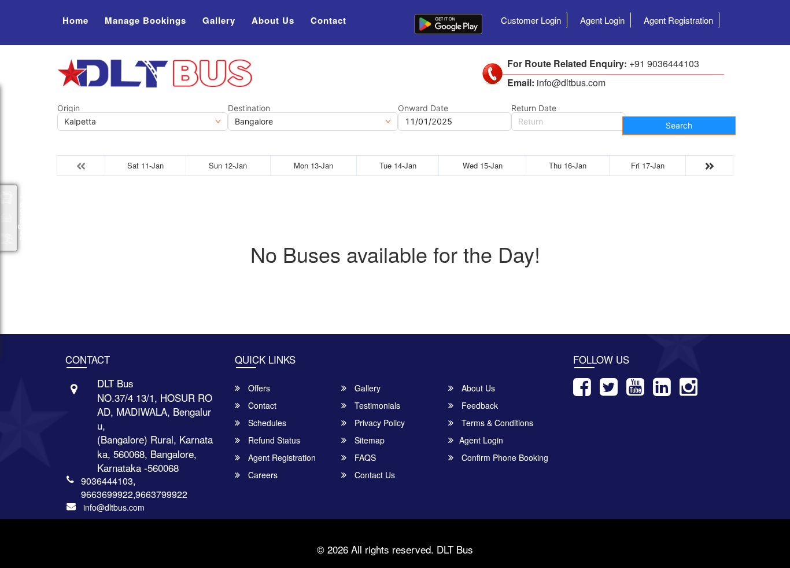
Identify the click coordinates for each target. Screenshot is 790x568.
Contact (328, 20)
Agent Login (602, 20)
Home (75, 20)
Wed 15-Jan (483, 165)
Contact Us (373, 475)
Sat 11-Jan (145, 165)
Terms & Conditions (496, 422)
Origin (68, 108)
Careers (262, 475)
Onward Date (423, 108)
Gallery (218, 20)
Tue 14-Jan (397, 165)
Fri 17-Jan (648, 165)
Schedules (266, 422)
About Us (273, 20)
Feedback (478, 405)
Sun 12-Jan (228, 165)
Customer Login (531, 20)
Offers (258, 388)
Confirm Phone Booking (503, 457)
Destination (249, 108)
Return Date (533, 108)
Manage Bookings (145, 20)
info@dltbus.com (114, 507)
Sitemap (368, 440)
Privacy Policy (378, 422)
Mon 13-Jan (313, 165)
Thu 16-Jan (567, 165)
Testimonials (376, 405)
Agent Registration (678, 20)
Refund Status (273, 440)
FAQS (364, 457)
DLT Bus (455, 549)
